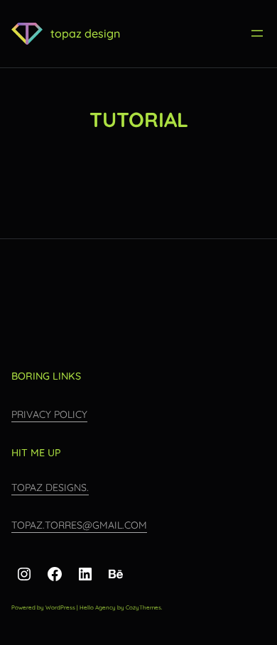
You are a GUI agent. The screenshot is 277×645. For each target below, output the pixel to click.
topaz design (85, 33)
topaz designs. (50, 487)
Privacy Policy (49, 414)
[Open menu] (257, 33)
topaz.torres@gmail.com (79, 525)
